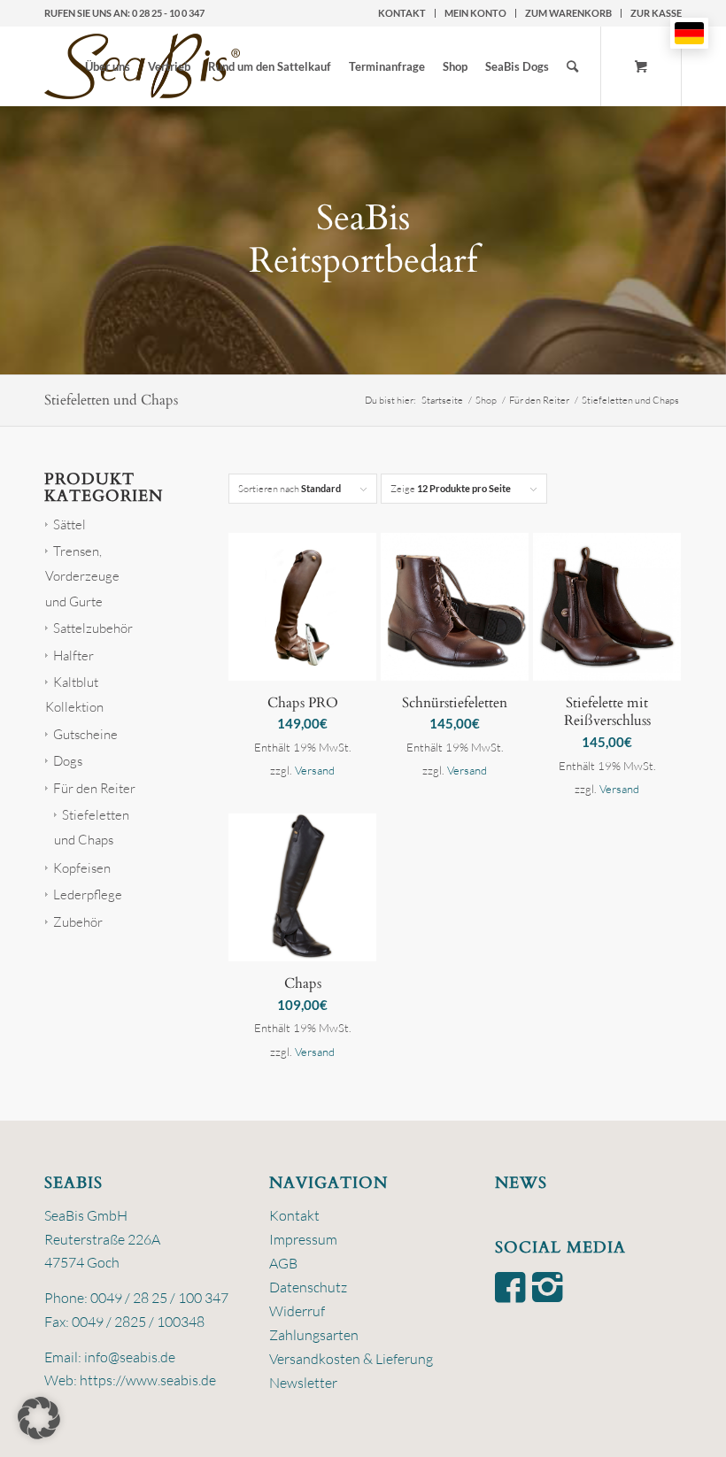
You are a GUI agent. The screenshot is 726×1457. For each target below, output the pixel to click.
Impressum (303, 1239)
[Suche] (572, 66)
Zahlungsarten (314, 1335)
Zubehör (78, 922)
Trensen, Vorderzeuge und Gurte (82, 576)
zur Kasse (656, 13)
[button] (39, 1418)
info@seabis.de (129, 1357)
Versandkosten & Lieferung (351, 1359)
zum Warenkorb (568, 13)
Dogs (67, 760)
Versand (315, 770)
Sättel (69, 524)
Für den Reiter (94, 788)
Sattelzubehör (93, 628)
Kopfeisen (82, 868)
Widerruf (297, 1311)
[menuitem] (402, 13)
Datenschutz (308, 1287)
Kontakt (402, 13)
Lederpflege (87, 894)
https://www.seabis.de (148, 1380)
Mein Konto (475, 13)
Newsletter (303, 1382)
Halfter (73, 655)
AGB (283, 1263)
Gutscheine (85, 734)
